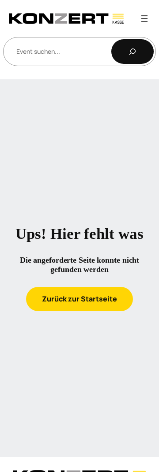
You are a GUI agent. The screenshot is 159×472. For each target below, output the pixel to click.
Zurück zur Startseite (79, 299)
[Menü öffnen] (144, 18)
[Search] (132, 51)
